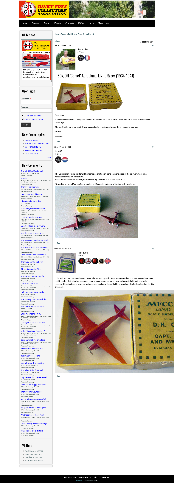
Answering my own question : (33, 208)
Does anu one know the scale (33, 255)
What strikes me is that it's (32, 431)
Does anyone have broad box (33, 340)
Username (26, 99)
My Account (103, 23)
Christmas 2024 (31, 153)
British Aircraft (88, 34)
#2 (153, 147)
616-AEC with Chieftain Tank (37, 144)
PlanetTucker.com (91, 480)
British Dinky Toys (74, 34)
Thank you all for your (30, 187)
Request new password (33, 119)
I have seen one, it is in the (32, 194)
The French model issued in (32, 307)
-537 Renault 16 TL (33, 147)
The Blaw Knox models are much (34, 240)
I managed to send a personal (33, 322)
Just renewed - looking (30, 356)
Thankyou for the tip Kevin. (32, 262)
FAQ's (81, 23)
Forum (47, 23)
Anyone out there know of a (32, 276)
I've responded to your (30, 283)
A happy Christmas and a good (33, 408)
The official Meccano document (34, 247)
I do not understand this (31, 201)
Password (25, 107)
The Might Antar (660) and (32, 370)
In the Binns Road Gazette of (33, 331)
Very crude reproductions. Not (33, 399)
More (49, 158)
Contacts (69, 23)
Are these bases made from (32, 415)
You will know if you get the (32, 363)
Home (24, 23)
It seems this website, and (32, 349)
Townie (24, 178)
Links (91, 23)
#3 (153, 248)
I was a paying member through (34, 424)
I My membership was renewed (34, 377)
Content (35, 23)
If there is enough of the (31, 269)
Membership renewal (34, 150)
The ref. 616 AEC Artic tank (32, 171)
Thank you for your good (31, 392)
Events (57, 23)
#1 (153, 45)
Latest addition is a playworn (33, 226)
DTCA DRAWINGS (32, 140)
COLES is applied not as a (31, 217)
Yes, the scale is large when (32, 233)
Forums (63, 34)
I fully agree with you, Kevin (32, 292)
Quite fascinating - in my (31, 314)
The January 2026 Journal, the (33, 299)
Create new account (32, 116)
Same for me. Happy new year (33, 385)
